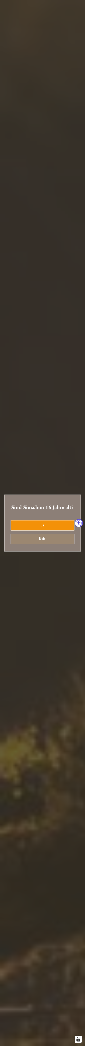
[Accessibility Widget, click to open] (79, 523)
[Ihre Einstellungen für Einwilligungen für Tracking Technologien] (78, 1039)
